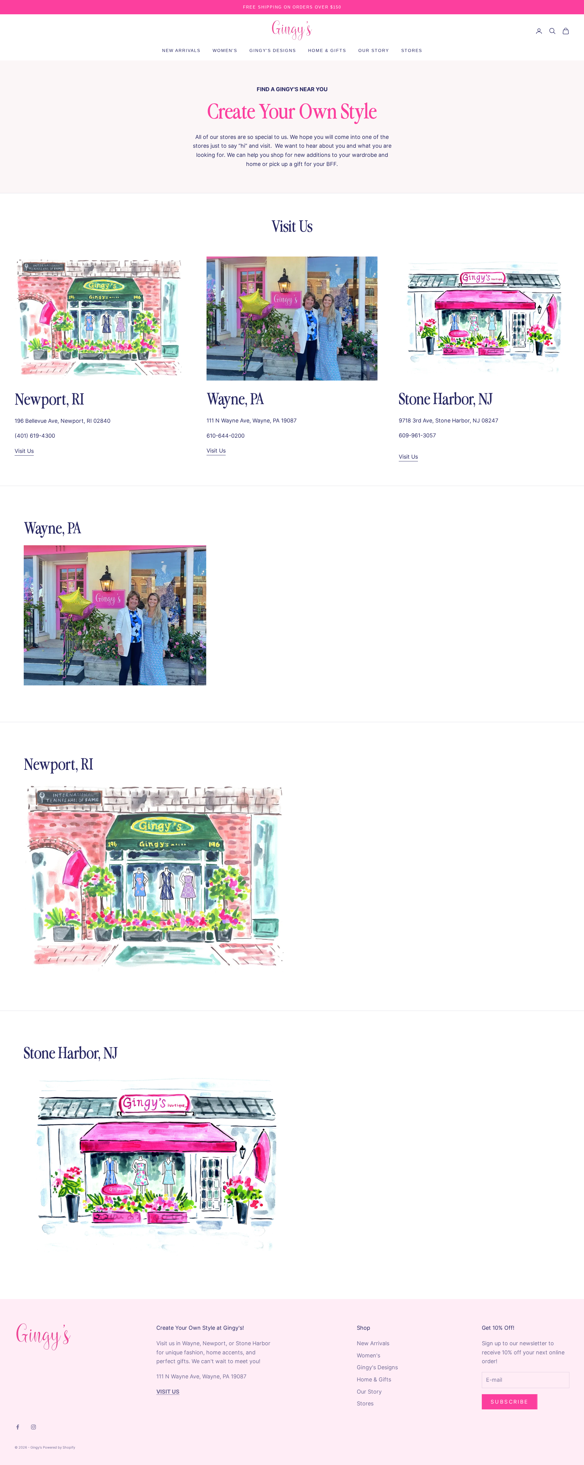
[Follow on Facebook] (18, 1427)
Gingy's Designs (272, 50)
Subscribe (510, 1402)
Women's (225, 50)
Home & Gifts (327, 50)
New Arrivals (181, 50)
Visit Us (24, 451)
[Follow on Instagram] (33, 1427)
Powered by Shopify (59, 1447)
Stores (411, 50)
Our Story (373, 50)
